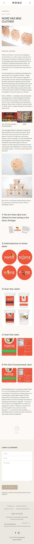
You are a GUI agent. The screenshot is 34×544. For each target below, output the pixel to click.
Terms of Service (21, 506)
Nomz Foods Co (21, 537)
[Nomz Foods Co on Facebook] (15, 533)
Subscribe (25, 523)
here (9, 410)
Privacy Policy (9, 509)
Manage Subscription (23, 509)
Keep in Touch (17, 514)
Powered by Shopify (17, 539)
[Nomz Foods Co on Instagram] (18, 533)
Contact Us (10, 506)
